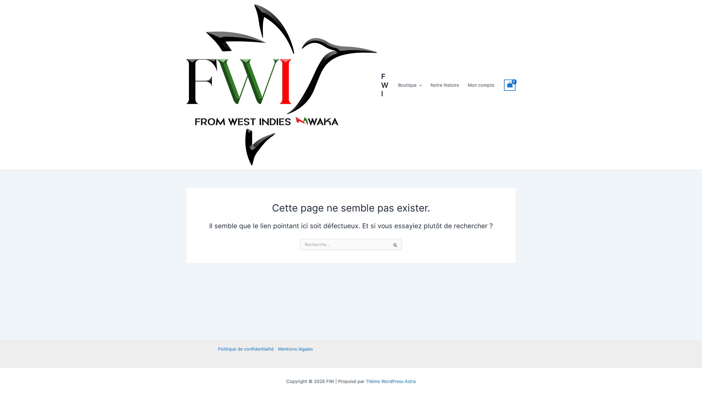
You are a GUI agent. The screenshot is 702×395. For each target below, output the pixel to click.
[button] (419, 85)
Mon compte (481, 85)
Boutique (407, 85)
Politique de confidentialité (246, 349)
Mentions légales (295, 349)
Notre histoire (445, 85)
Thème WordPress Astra (391, 381)
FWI (384, 85)
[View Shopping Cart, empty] (510, 85)
